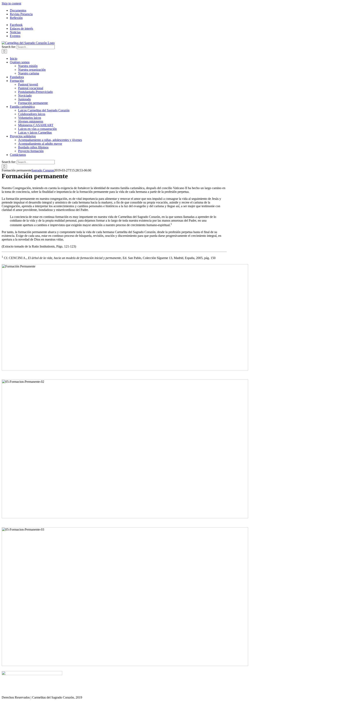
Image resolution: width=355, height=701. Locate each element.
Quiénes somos (30, 690)
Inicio (13, 690)
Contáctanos (149, 690)
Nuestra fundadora (54, 690)
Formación (75, 690)
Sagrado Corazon (42, 170)
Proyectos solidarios (125, 690)
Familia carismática (98, 690)
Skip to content (11, 3)
